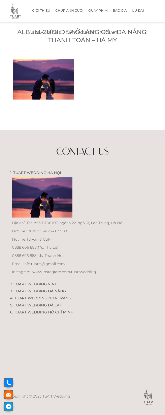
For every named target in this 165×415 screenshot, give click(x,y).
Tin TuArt (108, 33)
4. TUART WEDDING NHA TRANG (40, 298)
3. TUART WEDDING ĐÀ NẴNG (38, 291)
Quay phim (98, 10)
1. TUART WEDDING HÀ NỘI (35, 173)
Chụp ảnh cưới (69, 10)
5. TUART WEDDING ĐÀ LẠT (35, 305)
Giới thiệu (41, 10)
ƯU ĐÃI (138, 10)
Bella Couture (46, 33)
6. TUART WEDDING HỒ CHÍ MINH (42, 312)
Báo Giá (120, 10)
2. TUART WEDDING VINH (34, 284)
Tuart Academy (80, 33)
